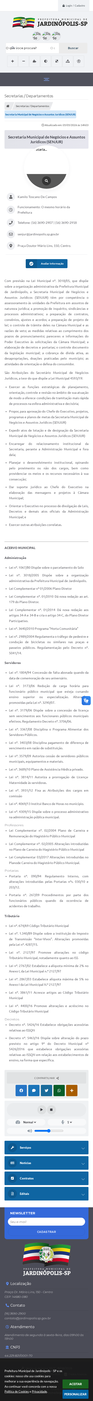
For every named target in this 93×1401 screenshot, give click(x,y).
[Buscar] (73, 48)
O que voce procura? (21, 48)
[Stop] (51, 1109)
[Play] (41, 1109)
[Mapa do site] (68, 61)
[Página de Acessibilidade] (79, 61)
